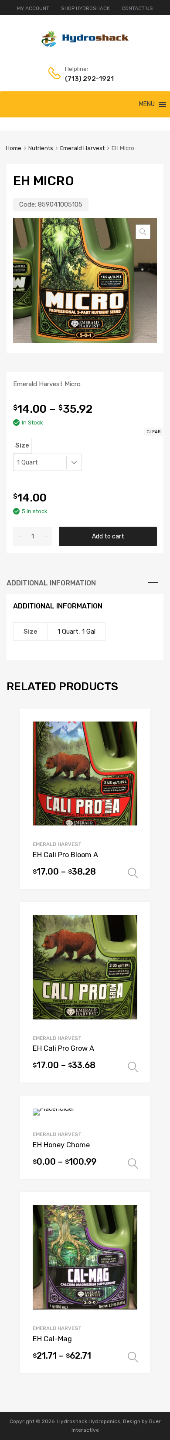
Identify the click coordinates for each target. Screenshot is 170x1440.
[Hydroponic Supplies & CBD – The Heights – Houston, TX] (85, 45)
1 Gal (88, 631)
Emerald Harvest (82, 148)
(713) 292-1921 (86, 79)
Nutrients (40, 148)
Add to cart (108, 536)
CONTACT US (137, 8)
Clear (153, 431)
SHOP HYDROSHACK (85, 8)
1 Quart (68, 631)
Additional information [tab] (51, 583)
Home (13, 148)
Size (22, 445)
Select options (133, 873)
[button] (147, 104)
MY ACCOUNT (33, 8)
